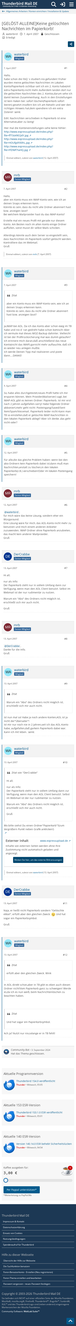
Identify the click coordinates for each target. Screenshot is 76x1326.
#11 (65, 903)
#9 (65, 683)
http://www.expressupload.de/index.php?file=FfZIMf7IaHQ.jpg (28, 148)
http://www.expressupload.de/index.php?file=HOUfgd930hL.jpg (28, 140)
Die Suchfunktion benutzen (16, 1266)
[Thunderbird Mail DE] (19, 4)
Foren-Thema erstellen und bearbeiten (22, 1278)
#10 (65, 762)
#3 (65, 285)
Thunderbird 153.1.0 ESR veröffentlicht (39, 1112)
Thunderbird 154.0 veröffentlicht (35, 1081)
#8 (65, 638)
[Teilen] (71, 44)
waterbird (12, 34)
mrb (35, 254)
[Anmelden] (62, 4)
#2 (65, 188)
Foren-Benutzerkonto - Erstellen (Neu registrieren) (28, 1272)
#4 (65, 385)
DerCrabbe (13, 646)
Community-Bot (20, 1049)
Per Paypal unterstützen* (22, 1189)
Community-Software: (20, 1311)
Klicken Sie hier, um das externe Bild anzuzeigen (38, 859)
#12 (65, 954)
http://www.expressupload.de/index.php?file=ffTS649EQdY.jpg (28, 133)
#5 (65, 452)
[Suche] (53, 4)
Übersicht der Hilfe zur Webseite (19, 1260)
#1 (65, 68)
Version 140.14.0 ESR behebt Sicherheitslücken (44, 1143)
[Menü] (71, 4)
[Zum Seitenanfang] (70, 1321)
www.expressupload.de (54, 840)
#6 (65, 504)
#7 (65, 568)
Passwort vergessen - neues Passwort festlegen (26, 1283)
